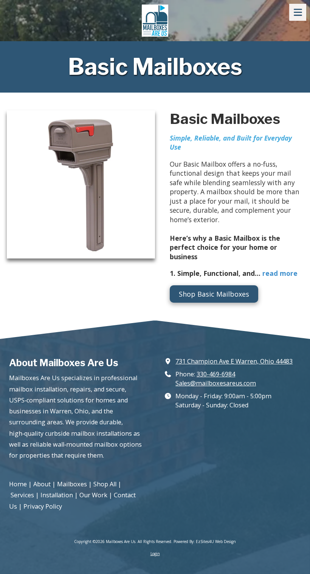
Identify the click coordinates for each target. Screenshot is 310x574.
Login (155, 553)
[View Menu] (297, 12)
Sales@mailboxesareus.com (215, 383)
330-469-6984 (216, 374)
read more (280, 273)
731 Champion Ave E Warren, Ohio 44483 (234, 361)
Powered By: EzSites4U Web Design (205, 541)
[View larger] (81, 184)
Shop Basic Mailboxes (214, 294)
